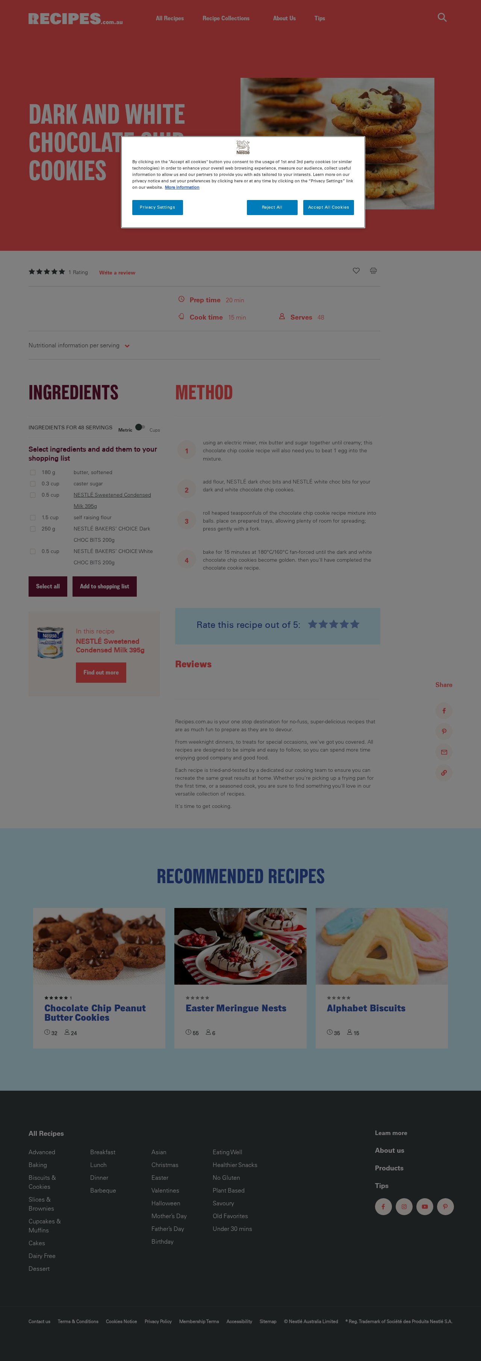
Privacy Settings (157, 207)
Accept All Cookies (328, 207)
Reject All (272, 207)
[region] (243, 182)
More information (182, 187)
